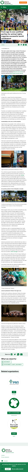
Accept (8, 469)
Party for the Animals (18, 71)
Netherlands (14, 414)
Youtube (6, 461)
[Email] (26, 45)
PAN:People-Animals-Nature (16, 73)
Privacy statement (5, 457)
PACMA (22, 175)
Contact (3, 455)
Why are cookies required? (17, 469)
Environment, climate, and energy (13, 364)
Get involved (23, 2)
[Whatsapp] (23, 45)
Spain (14, 435)
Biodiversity (7, 361)
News (3, 44)
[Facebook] (19, 45)
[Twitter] (21, 45)
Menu (4, 7)
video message (14, 251)
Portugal (14, 393)
